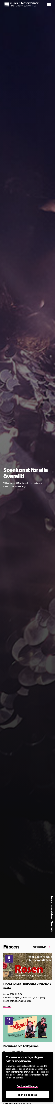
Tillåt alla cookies (27, 1094)
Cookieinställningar (27, 1086)
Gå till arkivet (39, 946)
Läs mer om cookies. (15, 1077)
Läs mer (7, 1006)
